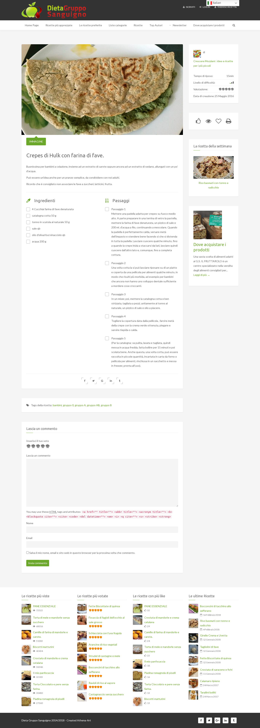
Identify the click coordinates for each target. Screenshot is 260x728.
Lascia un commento (38, 455)
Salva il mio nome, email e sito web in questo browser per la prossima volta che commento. (82, 552)
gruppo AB (93, 405)
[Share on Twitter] (93, 381)
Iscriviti (190, 7)
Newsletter (180, 25)
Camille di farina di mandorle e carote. (50, 634)
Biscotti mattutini (43, 646)
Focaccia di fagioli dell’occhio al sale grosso (106, 620)
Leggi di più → (201, 274)
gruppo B (106, 405)
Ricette (138, 25)
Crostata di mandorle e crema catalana (50, 660)
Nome (29, 523)
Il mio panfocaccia (43, 672)
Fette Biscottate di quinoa (104, 606)
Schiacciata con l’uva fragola (105, 633)
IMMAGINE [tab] (36, 141)
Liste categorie (118, 25)
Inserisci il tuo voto (37, 440)
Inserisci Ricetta (227, 7)
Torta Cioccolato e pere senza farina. (51, 686)
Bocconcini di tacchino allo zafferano (104, 669)
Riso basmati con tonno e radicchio (213, 185)
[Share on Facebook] (84, 381)
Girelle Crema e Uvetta (213, 635)
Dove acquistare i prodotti (208, 25)
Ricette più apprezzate (58, 25)
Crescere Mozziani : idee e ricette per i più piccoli (213, 63)
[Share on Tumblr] (119, 381)
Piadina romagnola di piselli (48, 698)
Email (29, 538)
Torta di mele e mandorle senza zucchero (51, 620)
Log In (206, 7)
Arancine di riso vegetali (103, 644)
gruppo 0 (68, 405)
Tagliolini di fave (209, 646)
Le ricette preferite (90, 25)
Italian (216, 2)
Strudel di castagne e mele (104, 656)
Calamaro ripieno (210, 681)
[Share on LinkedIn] (111, 381)
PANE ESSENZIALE (44, 606)
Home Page (32, 25)
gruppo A (80, 405)
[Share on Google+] (102, 381)
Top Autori (155, 25)
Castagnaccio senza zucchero (106, 694)
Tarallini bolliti (208, 692)
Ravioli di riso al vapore (102, 682)
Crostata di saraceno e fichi (216, 669)
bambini (57, 405)
